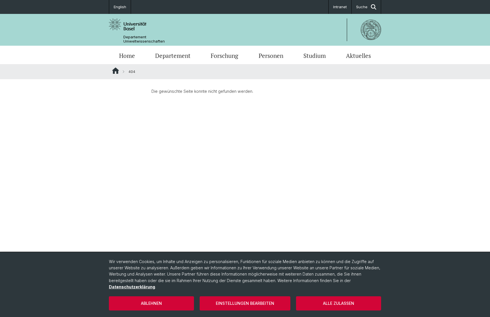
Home (127, 56)
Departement (173, 56)
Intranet (340, 7)
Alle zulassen (338, 303)
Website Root (115, 71)
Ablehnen (151, 303)
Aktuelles (358, 56)
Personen (271, 56)
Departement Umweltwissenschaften (144, 39)
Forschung (224, 56)
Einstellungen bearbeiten (245, 303)
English (120, 7)
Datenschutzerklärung (132, 286)
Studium (314, 56)
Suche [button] (362, 7)
